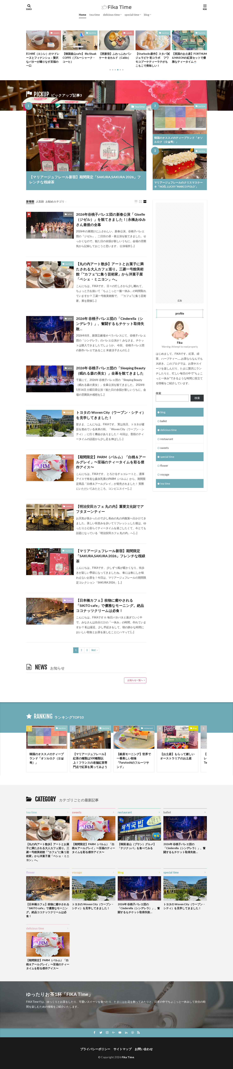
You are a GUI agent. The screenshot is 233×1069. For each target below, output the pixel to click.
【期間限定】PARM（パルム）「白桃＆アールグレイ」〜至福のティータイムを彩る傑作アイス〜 (111, 462)
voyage (69, 412)
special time (132, 14)
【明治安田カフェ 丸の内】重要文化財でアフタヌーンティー (110, 509)
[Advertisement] (179, 250)
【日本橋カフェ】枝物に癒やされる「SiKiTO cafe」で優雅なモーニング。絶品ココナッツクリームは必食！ (110, 605)
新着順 (30, 201)
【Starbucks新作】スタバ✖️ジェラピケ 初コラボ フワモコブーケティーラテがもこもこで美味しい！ (153, 59)
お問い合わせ (144, 1049)
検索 (158, 393)
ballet (70, 214)
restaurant (166, 439)
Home (82, 14)
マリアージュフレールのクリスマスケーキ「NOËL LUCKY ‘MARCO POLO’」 (178, 184)
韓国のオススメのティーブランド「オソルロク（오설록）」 (178, 139)
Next (93, 650)
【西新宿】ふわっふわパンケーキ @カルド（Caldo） (115, 55)
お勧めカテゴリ (54, 201)
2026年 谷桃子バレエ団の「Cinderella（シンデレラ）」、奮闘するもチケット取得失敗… (110, 323)
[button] (29, 44)
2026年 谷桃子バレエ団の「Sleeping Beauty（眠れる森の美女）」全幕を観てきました (111, 370)
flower (69, 600)
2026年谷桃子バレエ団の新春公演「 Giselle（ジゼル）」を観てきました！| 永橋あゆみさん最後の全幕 (111, 219)
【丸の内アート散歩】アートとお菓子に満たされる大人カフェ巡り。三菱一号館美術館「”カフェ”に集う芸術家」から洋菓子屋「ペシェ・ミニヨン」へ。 (110, 271)
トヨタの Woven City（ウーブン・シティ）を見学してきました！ (111, 415)
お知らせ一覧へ (135, 680)
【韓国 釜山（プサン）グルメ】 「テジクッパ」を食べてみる (137, 846)
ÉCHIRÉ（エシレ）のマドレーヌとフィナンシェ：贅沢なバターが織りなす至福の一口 (42, 59)
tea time (94, 14)
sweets (56, 33)
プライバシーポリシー (95, 1049)
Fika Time (128, 1057)
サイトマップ (122, 1049)
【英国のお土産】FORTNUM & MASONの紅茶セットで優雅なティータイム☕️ (189, 57)
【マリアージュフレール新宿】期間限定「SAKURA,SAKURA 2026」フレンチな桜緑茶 (85, 179)
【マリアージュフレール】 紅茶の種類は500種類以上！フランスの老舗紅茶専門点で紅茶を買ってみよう (90, 760)
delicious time (111, 14)
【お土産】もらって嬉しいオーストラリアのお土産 (177, 756)
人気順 (40, 201)
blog (146, 14)
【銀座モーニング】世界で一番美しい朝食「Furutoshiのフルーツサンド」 (134, 760)
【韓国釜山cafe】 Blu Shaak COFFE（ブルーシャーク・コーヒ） (79, 57)
